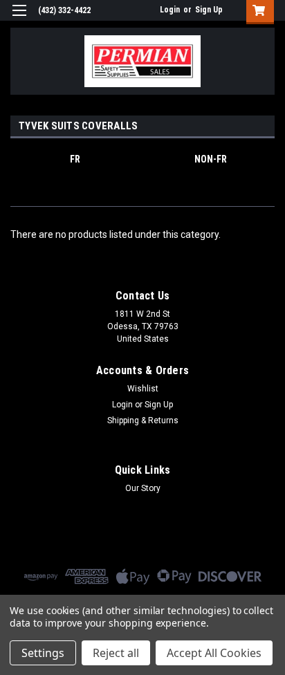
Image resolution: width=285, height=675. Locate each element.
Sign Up (209, 10)
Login (170, 10)
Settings (42, 652)
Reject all (116, 652)
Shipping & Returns (142, 420)
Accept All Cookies (214, 652)
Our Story (142, 488)
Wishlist (142, 389)
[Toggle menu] (19, 19)
